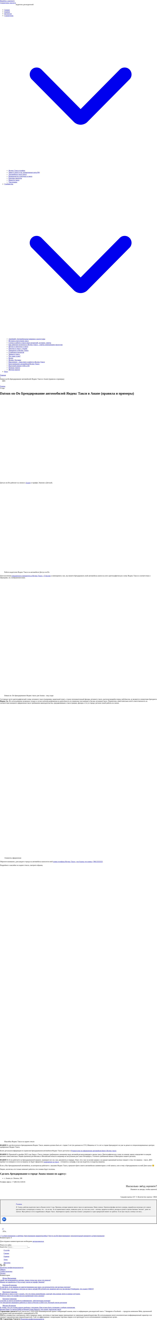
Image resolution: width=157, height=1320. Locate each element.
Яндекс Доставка (15, 360)
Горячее (7, 12)
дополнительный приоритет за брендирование (87, 1236)
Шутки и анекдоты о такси (18, 346)
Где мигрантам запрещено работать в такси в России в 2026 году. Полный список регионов (33, 1302)
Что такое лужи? (15, 356)
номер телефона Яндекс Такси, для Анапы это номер (78, 862)
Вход (6, 371)
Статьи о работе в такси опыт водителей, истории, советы (30, 343)
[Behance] (4, 1219)
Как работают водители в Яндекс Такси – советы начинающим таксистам (35, 345)
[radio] (140, 1193)
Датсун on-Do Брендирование (59, 1236)
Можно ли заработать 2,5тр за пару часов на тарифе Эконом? (22, 1282)
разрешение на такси (51, 1162)
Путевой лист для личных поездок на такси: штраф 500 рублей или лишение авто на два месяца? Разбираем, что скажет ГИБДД (47, 1289)
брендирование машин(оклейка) (36, 1236)
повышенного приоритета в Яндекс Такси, (27, 576)
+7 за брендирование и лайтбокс (12, 1236)
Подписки (8, 14)
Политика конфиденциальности (11, 1267)
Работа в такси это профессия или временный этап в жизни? (22, 1296)
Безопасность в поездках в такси (20, 176)
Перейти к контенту (7, 1)
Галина (2, 386)
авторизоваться (38, 1241)
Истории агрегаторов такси (19, 341)
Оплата (2, 1273)
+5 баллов (47, 576)
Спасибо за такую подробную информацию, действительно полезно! (25, 1301)
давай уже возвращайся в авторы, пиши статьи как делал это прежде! (25, 1280)
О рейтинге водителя (16, 352)
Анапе (28, 483)
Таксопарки (13, 182)
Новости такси (14, 180)
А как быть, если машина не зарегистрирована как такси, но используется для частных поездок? (35, 1287)
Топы (6, 1259)
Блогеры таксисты (15, 178)
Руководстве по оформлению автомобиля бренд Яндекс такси (93, 1151)
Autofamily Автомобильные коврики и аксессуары (27, 339)
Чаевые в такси (14, 354)
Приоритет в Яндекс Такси (18, 350)
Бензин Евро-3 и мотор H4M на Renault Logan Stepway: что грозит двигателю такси (30, 1309)
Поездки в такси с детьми (18, 348)
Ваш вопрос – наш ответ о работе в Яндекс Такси (27, 362)
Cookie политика (6, 1271)
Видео (11, 358)
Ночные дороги (14, 368)
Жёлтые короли (14, 370)
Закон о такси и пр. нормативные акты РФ (24, 172)
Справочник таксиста (8, 3)
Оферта (2, 1269)
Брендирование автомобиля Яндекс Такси (24, 364)
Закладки (7, 1263)
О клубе (7, 1250)
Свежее (7, 10)
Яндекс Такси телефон (17, 170)
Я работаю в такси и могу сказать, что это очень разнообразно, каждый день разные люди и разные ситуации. (40, 1294)
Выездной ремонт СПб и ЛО (19, 366)
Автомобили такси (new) (18, 174)
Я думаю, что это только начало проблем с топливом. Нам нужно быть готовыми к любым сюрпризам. (37, 1307)
